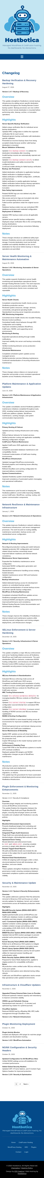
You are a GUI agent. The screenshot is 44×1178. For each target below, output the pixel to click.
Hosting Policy (27, 1168)
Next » (25, 1084)
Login (26, 1152)
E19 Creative (19, 1171)
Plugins (33, 1147)
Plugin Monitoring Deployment (18, 1024)
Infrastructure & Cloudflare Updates (21, 985)
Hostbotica (22, 1174)
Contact (18, 1152)
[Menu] (22, 56)
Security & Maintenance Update (19, 883)
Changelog (15, 1168)
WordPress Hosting (14, 1147)
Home (13, 1142)
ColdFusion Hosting (26, 1142)
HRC (26, 1147)
